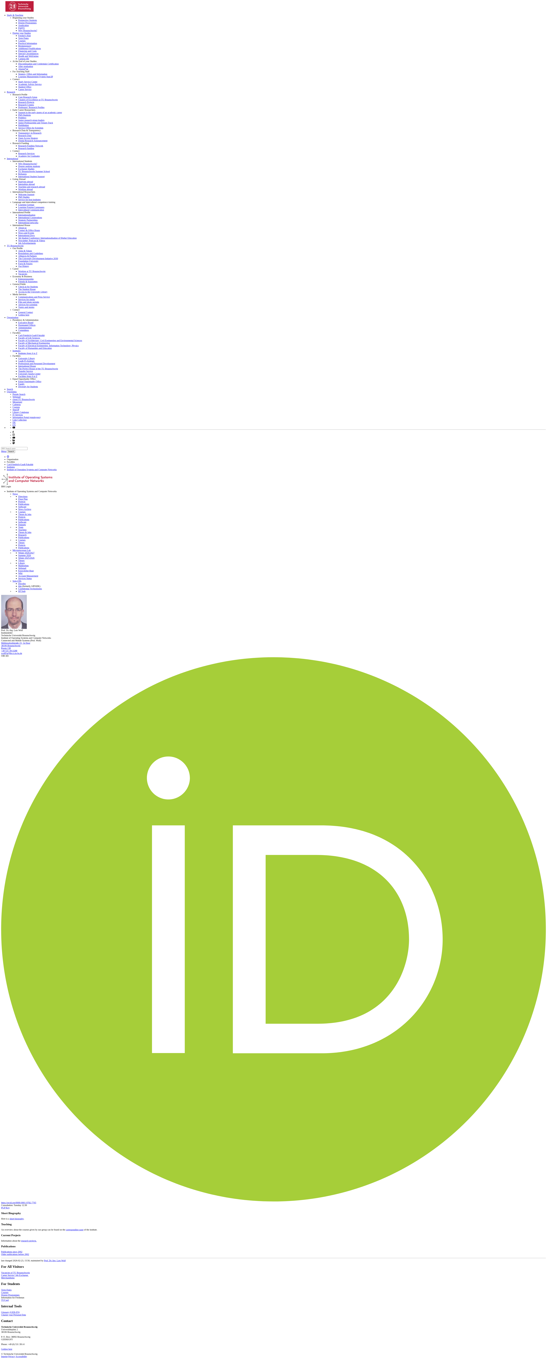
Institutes (17, 351)
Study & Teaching (15, 15)
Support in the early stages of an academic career (40, 112)
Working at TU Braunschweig (31, 271)
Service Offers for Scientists (30, 128)
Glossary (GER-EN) (10, 1312)
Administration (25, 327)
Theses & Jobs (24, 514)
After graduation (25, 66)
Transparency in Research (29, 133)
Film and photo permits (28, 302)
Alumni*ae (23, 69)
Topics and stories (26, 307)
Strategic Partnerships (28, 220)
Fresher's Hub (24, 35)
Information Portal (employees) (26, 417)
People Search (19, 394)
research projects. (29, 1241)
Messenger (17, 402)
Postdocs (22, 117)
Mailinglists (23, 565)
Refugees (22, 174)
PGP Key (5, 1208)
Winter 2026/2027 (26, 553)
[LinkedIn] (14, 440)
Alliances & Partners (27, 256)
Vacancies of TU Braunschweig (15, 1272)
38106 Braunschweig (10, 645)
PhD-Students (24, 115)
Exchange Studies (26, 169)
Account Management (28, 576)
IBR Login (6, 486)
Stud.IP (16, 409)
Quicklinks (12, 392)
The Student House (27, 289)
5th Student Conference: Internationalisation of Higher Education (47, 238)
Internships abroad (26, 184)
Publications (23, 504)
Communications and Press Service (34, 297)
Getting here (23, 315)
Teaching (22, 530)
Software (22, 507)
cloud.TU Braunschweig (24, 399)
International (12, 158)
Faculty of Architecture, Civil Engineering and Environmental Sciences (50, 340)
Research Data (24, 135)
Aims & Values (25, 251)
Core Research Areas (27, 97)
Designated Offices (26, 325)
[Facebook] (13, 432)
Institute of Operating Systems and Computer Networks (32, 469)
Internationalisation (26, 215)
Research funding (26, 148)
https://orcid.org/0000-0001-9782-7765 (18, 1202)
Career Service (24, 89)
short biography (17, 1219)
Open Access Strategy (28, 138)
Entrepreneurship (26, 279)
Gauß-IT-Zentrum (26, 361)
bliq (20, 586)
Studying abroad (25, 181)
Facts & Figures (25, 263)
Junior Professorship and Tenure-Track (35, 123)
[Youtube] (14, 437)
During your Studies (22, 33)
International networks (28, 222)
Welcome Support (26, 194)
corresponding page (74, 1229)
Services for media (26, 299)
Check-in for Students (28, 286)
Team (20, 527)
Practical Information (27, 43)
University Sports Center (29, 374)
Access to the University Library (32, 292)
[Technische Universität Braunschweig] (19, 11)
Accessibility (21, 1356)
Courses (21, 41)
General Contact (25, 312)
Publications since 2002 (11, 1252)
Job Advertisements (27, 243)
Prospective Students (27, 20)
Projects (21, 501)
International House (27, 366)
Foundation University (28, 261)
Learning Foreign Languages (31, 207)
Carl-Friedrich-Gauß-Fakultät (31, 335)
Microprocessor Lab (22, 550)
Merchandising (8, 1278)
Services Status (25, 578)
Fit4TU (21, 28)
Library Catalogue (21, 412)
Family (21, 384)
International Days (26, 235)
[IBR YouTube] (14, 427)
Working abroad (25, 189)
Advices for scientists (27, 304)
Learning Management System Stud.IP (35, 76)
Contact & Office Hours (29, 230)
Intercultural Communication (31, 210)
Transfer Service (25, 371)
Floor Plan (23, 499)
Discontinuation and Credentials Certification (38, 64)
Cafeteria (17, 404)
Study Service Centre (27, 82)
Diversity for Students (28, 386)
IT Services (18, 415)
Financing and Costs (27, 51)
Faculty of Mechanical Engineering (34, 343)
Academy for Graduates (29, 156)
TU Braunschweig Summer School (34, 171)
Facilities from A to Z (27, 376)
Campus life (23, 58)
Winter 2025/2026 (26, 558)
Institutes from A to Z (27, 353)
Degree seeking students (29, 166)
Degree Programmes (27, 23)
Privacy (11, 1356)
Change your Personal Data (13, 1315)
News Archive (24, 509)
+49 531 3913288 (9, 651)
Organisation (12, 317)
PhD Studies (23, 197)
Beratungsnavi (24, 46)
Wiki (20, 573)
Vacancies (22, 274)
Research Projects (26, 102)
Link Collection (20, 420)
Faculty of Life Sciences (29, 338)
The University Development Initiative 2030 (38, 258)
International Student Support (31, 176)
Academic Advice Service (30, 84)
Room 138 (6, 648)
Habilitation (23, 125)
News (15, 494)
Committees (23, 330)
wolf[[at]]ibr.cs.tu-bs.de (11, 653)
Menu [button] (3, 451)
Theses (21, 542)
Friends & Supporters (27, 281)
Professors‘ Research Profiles (31, 107)
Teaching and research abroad (31, 187)
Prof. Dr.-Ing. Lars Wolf (55, 1260)
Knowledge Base (26, 571)
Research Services (26, 153)
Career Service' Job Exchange (15, 1275)
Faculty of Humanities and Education (35, 348)
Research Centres (26, 105)
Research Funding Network (30, 146)
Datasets (22, 524)
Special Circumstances (28, 53)
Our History (23, 266)
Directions (22, 496)
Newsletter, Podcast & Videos (31, 240)
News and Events (26, 233)
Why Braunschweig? (27, 30)
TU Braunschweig (15, 246)
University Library (26, 358)
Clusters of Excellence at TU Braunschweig (38, 99)
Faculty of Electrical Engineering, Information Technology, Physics (48, 345)
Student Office (24, 87)
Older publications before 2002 (15, 1254)
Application (23, 25)
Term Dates (23, 38)
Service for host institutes (29, 199)
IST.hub (21, 591)
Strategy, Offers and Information (32, 74)
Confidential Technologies (30, 588)
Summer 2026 (24, 555)
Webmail (17, 397)
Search (10, 389)
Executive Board (25, 322)
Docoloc (22, 583)
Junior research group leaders (31, 120)
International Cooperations (30, 217)
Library (21, 563)
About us (22, 228)
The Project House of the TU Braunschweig (38, 368)
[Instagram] (14, 435)
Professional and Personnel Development (36, 363)
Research (11, 92)
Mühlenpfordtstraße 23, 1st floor (15, 643)
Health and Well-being (28, 56)
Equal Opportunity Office (29, 381)
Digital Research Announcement (32, 140)
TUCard (5, 1300)
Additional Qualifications (29, 48)
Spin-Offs (17, 581)
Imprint (4, 1356)
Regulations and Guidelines (30, 253)
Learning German (26, 205)
